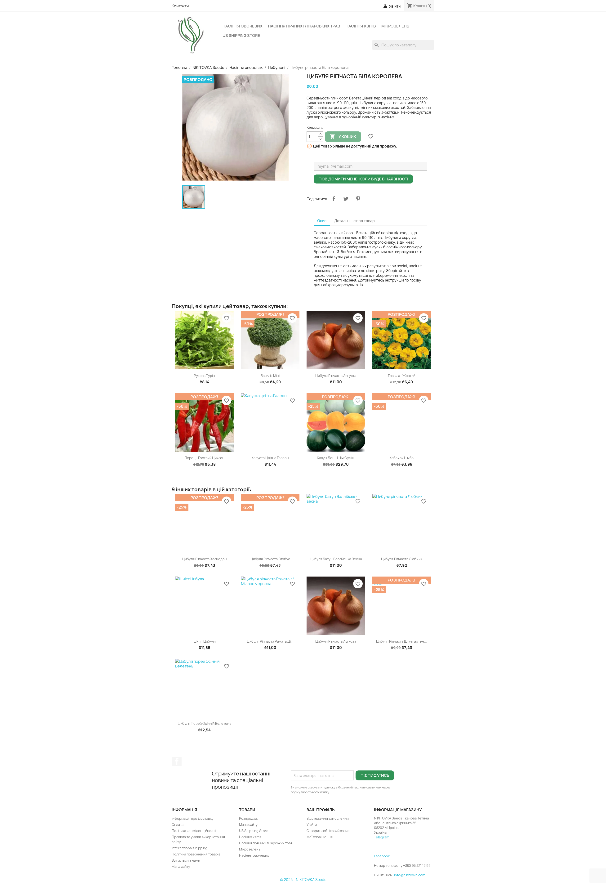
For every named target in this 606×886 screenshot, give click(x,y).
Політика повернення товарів (196, 854)
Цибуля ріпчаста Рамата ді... (270, 641)
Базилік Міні (270, 375)
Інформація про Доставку (193, 818)
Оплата (177, 824)
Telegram (381, 837)
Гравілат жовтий (401, 375)
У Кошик (343, 136)
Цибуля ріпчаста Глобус (270, 559)
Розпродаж (248, 818)
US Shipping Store (241, 35)
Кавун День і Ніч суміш (336, 458)
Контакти (180, 6)
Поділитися (334, 198)
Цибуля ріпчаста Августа (335, 375)
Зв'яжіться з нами (186, 860)
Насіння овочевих (243, 26)
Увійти (312, 824)
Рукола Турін (204, 375)
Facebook (177, 761)
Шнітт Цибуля (204, 641)
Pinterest (358, 198)
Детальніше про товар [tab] (354, 220)
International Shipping (189, 848)
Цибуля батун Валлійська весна (336, 559)
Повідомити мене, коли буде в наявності (363, 179)
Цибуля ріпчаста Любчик (401, 559)
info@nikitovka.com (409, 875)
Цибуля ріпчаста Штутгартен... (401, 641)
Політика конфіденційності (194, 830)
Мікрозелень (395, 26)
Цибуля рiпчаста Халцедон (204, 559)
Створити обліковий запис (328, 830)
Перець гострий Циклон (204, 458)
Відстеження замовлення (328, 818)
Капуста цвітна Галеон (270, 458)
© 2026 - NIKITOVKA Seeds (303, 879)
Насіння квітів (361, 26)
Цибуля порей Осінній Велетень (204, 723)
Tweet (346, 198)
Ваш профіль (321, 809)
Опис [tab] (321, 220)
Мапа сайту (181, 866)
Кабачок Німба (401, 458)
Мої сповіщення (320, 837)
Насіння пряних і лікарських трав (304, 26)
